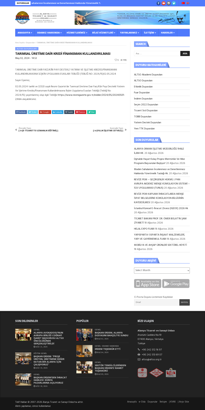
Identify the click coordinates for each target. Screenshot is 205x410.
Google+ (46, 112)
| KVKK (172, 402)
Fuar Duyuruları (142, 93)
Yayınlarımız (128, 32)
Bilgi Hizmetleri (102, 32)
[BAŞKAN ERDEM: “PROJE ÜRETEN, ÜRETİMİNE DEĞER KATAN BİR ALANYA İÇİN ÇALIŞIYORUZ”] (23, 358)
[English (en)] (187, 3)
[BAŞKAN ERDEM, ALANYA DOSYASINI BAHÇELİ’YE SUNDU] (84, 335)
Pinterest (81, 112)
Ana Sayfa (20, 42)
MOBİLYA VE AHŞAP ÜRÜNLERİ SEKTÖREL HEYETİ (160, 245)
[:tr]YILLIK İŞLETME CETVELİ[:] (108, 129)
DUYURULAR (23, 3)
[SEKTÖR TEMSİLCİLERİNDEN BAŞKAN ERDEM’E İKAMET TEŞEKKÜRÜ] (84, 367)
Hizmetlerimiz (76, 32)
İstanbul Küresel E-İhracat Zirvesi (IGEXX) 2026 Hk (161, 208)
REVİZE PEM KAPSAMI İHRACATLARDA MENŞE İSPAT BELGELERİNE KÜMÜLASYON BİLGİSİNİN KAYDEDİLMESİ (159, 198)
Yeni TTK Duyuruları (144, 129)
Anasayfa (24, 32)
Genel (37, 330)
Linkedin (58, 112)
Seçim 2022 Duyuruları (146, 105)
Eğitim (37, 353)
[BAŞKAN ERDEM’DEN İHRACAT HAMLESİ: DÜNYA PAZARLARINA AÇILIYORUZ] (23, 379)
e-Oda (142, 402)
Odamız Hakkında (48, 32)
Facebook (22, 112)
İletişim (149, 32)
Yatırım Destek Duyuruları (147, 123)
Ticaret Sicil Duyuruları (146, 111)
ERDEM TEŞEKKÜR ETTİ (107, 348)
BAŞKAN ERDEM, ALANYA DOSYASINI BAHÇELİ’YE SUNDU (111, 334)
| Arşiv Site (183, 402)
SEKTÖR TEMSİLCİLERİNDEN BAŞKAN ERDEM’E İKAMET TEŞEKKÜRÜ (110, 368)
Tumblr (70, 112)
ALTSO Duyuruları (27, 49)
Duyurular (30, 42)
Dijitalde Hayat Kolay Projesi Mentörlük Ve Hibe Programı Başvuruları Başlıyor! (159, 161)
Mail (92, 112)
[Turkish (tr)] (183, 3)
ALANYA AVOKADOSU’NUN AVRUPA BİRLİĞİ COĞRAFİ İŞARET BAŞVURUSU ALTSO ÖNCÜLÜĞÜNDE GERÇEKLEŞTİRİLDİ (49, 338)
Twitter (34, 112)
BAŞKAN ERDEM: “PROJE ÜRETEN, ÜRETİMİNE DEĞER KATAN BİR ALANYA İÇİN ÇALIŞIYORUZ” (49, 360)
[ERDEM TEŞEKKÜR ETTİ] (84, 351)
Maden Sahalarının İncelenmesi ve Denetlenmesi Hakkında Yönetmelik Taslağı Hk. (60, 3)
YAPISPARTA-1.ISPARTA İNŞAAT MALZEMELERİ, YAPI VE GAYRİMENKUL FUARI (159, 237)
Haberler (167, 32)
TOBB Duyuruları (142, 117)
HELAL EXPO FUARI (144, 229)
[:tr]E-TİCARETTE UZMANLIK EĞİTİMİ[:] (38, 129)
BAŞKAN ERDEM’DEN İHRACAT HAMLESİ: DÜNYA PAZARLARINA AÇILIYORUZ (50, 380)
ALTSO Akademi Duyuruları (148, 75)
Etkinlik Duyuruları (143, 87)
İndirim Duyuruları (143, 99)
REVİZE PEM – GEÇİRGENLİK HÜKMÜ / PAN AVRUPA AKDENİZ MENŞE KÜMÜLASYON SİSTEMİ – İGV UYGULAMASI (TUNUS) (162, 184)
